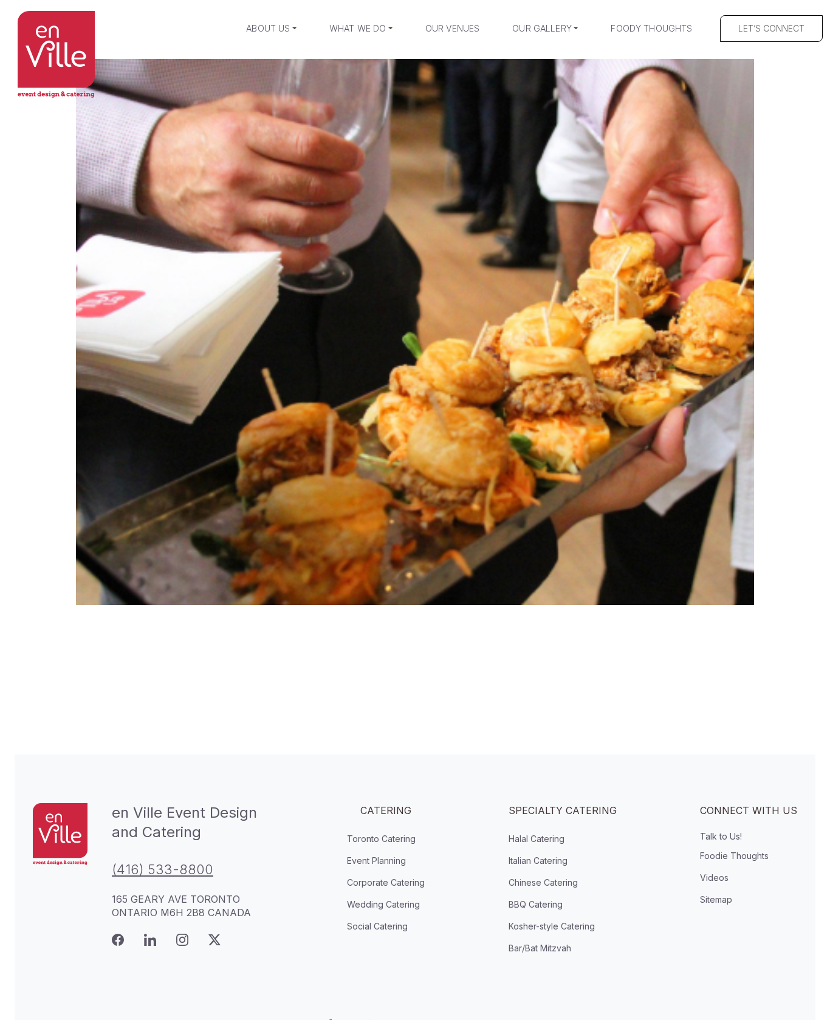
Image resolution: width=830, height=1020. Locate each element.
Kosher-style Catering (552, 926)
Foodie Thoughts (734, 856)
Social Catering (377, 926)
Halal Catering (536, 838)
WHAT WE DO (357, 28)
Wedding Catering (383, 904)
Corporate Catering (386, 882)
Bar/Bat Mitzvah (540, 948)
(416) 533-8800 (162, 869)
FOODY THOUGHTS (651, 28)
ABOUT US (268, 28)
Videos (714, 877)
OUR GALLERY (542, 28)
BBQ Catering (536, 904)
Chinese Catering (543, 882)
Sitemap (716, 899)
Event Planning (376, 860)
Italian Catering (538, 860)
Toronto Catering (381, 838)
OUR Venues (452, 28)
